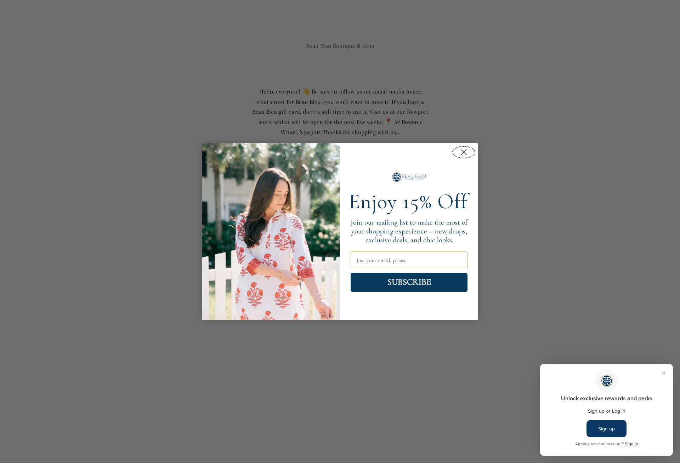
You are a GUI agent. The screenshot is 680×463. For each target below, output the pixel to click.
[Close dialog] (463, 152)
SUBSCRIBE (409, 282)
